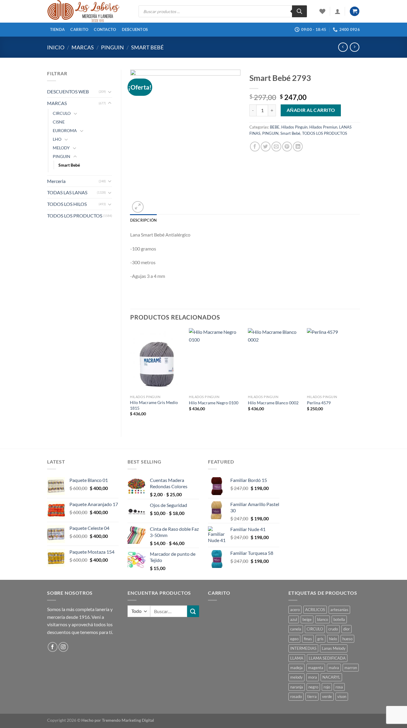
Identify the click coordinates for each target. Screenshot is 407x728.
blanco (322, 619)
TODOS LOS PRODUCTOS (74, 215)
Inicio (55, 47)
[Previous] (130, 377)
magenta (315, 667)
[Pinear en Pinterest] (287, 146)
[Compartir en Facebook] (255, 146)
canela (295, 629)
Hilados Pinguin (294, 127)
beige (307, 619)
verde (327, 696)
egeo (294, 638)
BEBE (274, 127)
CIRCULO (62, 113)
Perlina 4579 (319, 402)
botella (339, 619)
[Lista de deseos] (322, 11)
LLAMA (296, 658)
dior (346, 629)
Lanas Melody (334, 648)
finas (308, 638)
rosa (339, 687)
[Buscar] (299, 11)
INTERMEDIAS (303, 648)
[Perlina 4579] (333, 360)
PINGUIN (112, 47)
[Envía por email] (276, 146)
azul (293, 619)
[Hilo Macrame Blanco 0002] (274, 360)
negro (313, 687)
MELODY (61, 147)
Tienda (57, 29)
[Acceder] (338, 11)
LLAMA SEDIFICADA (327, 658)
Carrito (79, 29)
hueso (347, 638)
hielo (333, 638)
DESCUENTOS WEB (68, 91)
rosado (296, 696)
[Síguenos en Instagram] (63, 647)
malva (334, 667)
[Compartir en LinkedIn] (298, 146)
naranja (296, 687)
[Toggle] (109, 91)
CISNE (59, 121)
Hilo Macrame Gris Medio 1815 (154, 405)
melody (296, 677)
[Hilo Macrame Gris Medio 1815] (156, 360)
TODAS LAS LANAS (67, 192)
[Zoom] (138, 207)
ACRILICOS (315, 609)
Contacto (105, 29)
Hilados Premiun (323, 127)
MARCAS (83, 47)
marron (350, 667)
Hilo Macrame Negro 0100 (213, 402)
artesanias (339, 609)
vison (341, 696)
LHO (57, 139)
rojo (327, 687)
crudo (333, 629)
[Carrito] (354, 11)
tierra (312, 696)
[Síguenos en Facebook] (53, 647)
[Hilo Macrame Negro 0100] (215, 360)
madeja (296, 667)
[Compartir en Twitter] (266, 146)
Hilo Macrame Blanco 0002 (273, 402)
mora (312, 677)
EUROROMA (65, 130)
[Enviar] (193, 611)
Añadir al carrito (311, 110)
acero (295, 609)
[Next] (359, 377)
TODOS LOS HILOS (67, 204)
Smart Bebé (147, 47)
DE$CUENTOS (135, 29)
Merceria (56, 181)
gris (320, 638)
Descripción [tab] (143, 220)
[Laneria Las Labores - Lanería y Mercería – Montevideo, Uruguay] (88, 11)
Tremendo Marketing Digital (128, 720)
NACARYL (331, 677)
